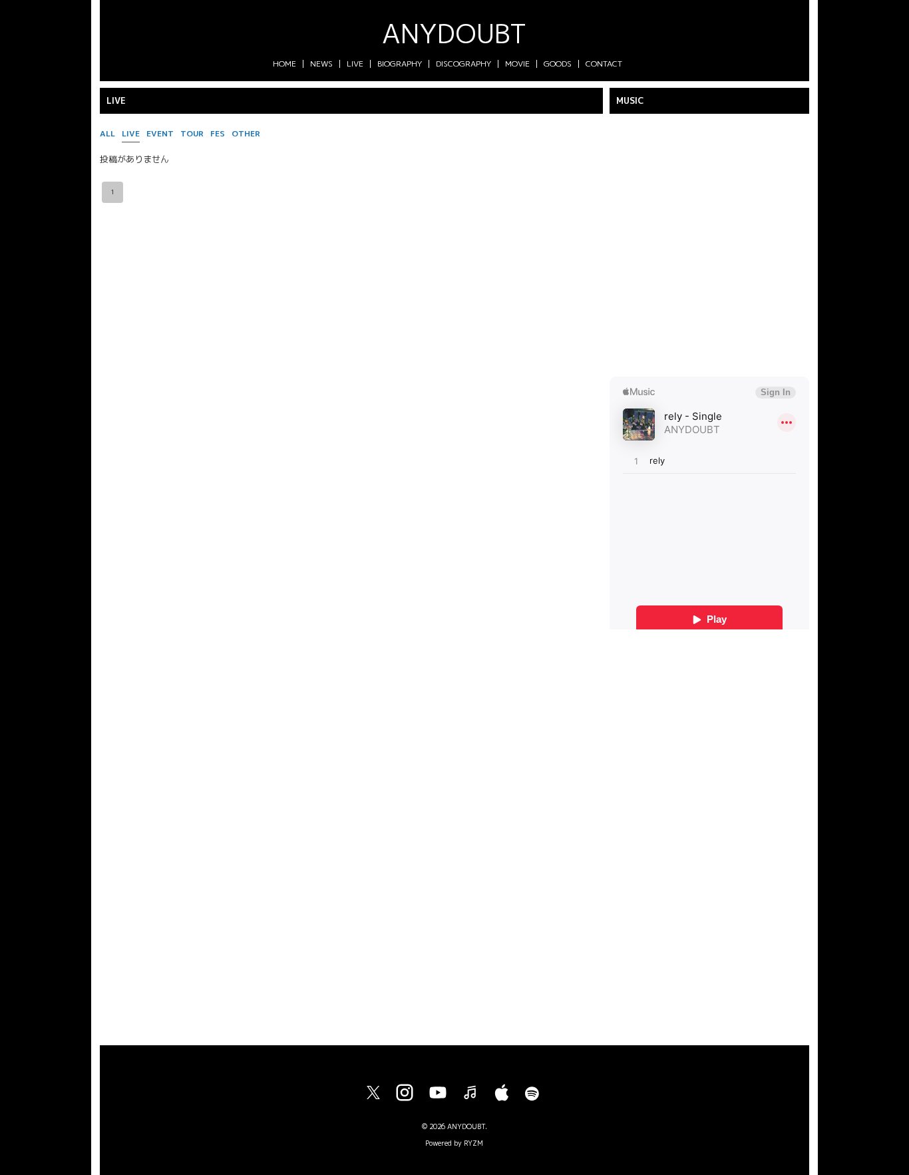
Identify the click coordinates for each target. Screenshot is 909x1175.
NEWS (321, 63)
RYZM (473, 1143)
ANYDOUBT (454, 33)
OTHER (246, 133)
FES (217, 133)
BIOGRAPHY (399, 63)
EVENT (160, 133)
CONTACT (604, 63)
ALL (107, 133)
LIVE (355, 63)
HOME (284, 63)
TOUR (192, 133)
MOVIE (517, 63)
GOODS (558, 63)
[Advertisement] (709, 832)
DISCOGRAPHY (463, 63)
